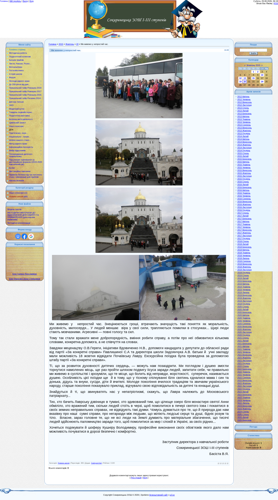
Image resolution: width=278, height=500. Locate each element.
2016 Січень (243, 182)
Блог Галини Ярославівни (24, 274)
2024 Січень (243, 411)
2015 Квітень (243, 162)
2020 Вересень (244, 326)
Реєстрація (136, 478)
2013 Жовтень (244, 130)
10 (262, 75)
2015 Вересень (244, 170)
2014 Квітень (243, 139)
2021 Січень (243, 338)
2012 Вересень (244, 102)
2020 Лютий (242, 309)
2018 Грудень (243, 272)
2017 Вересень (244, 230)
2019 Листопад (244, 301)
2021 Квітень (243, 346)
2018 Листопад (244, 270)
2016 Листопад (244, 207)
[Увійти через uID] (18, 236)
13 (245, 78)
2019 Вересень (244, 295)
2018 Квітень (243, 250)
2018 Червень (244, 255)
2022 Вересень (244, 380)
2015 (61, 44)
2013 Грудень (243, 133)
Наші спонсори (16, 193)
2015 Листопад (244, 176)
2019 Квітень (243, 284)
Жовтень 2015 (253, 65)
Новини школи (16, 196)
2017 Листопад (244, 235)
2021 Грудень (243, 363)
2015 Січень (243, 153)
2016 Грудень (243, 210)
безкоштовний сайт (158, 495)
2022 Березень (244, 369)
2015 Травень (243, 165)
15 (253, 78)
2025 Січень (243, 414)
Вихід (25, 1)
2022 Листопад (244, 386)
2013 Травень (243, 119)
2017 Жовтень (244, 233)
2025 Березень (244, 420)
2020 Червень (244, 321)
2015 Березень (244, 159)
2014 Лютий (242, 136)
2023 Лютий (242, 392)
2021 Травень (243, 349)
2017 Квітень (243, 221)
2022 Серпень (244, 377)
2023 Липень (243, 403)
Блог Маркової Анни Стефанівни (24, 279)
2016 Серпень (244, 199)
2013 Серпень (244, 125)
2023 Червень (244, 400)
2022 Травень (243, 372)
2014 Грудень (243, 150)
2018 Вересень (244, 264)
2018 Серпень (244, 261)
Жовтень (69, 44)
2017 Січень (243, 213)
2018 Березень (244, 247)
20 (77, 44)
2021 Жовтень (244, 358)
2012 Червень (244, 99)
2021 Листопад (244, 360)
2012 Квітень (243, 96)
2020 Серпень (244, 323)
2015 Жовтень (244, 173)
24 (262, 81)
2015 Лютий (242, 156)
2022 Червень (244, 375)
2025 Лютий (242, 417)
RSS (276, 3)
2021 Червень (244, 352)
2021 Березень (244, 343)
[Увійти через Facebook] (24, 236)
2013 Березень (244, 113)
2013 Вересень (244, 128)
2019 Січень (243, 275)
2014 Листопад (244, 147)
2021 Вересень (244, 355)
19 (240, 81)
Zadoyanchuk (96, 463)
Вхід (31, 1)
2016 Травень (243, 193)
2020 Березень (244, 312)
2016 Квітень (243, 190)
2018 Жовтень (244, 267)
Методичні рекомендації (18, 223)
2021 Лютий (242, 341)
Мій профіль (15, 1)
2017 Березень (244, 218)
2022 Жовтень (244, 383)
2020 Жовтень (244, 329)
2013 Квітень (243, 116)
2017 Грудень (243, 238)
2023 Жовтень (244, 409)
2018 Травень (243, 253)
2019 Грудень (243, 304)
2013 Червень (244, 122)
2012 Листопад (244, 105)
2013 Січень (243, 108)
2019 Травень (243, 287)
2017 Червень (244, 227)
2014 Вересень (244, 142)
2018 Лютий (242, 244)
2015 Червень (244, 167)
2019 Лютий (242, 278)
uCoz (172, 495)
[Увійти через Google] (31, 236)
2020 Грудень (243, 335)
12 (240, 78)
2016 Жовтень (244, 204)
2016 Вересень (244, 201)
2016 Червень (244, 196)
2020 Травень (243, 318)
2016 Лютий (242, 184)
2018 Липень (243, 258)
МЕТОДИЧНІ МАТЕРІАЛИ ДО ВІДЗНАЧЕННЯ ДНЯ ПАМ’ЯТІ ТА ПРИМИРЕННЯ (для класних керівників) (23, 216)
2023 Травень (243, 397)
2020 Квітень (243, 315)
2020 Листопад (244, 332)
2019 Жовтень (244, 298)
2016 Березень (244, 187)
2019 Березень (244, 281)
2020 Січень (243, 306)
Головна (4, 1)
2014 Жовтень (244, 145)
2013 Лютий (242, 111)
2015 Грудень (243, 179)
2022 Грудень (243, 389)
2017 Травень (243, 224)
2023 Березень (244, 394)
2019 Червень (244, 289)
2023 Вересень (244, 406)
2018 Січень (243, 241)
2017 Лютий (242, 216)
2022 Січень (243, 366)
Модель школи (14, 209)
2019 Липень (243, 292)
